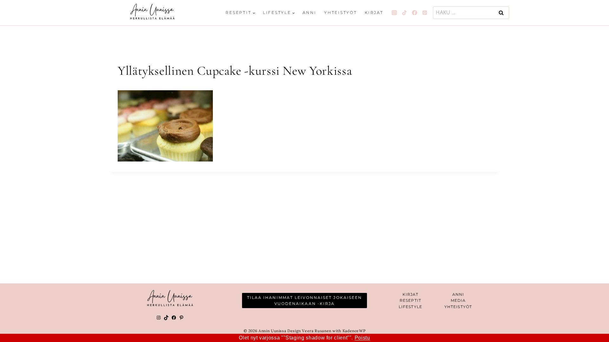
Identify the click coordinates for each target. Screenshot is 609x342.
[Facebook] (414, 13)
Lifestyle (410, 306)
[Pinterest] (425, 13)
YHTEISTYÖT (458, 306)
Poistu (362, 337)
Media (458, 300)
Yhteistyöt (340, 12)
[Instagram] (394, 13)
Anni (309, 12)
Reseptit (410, 300)
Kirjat (374, 12)
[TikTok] (404, 13)
